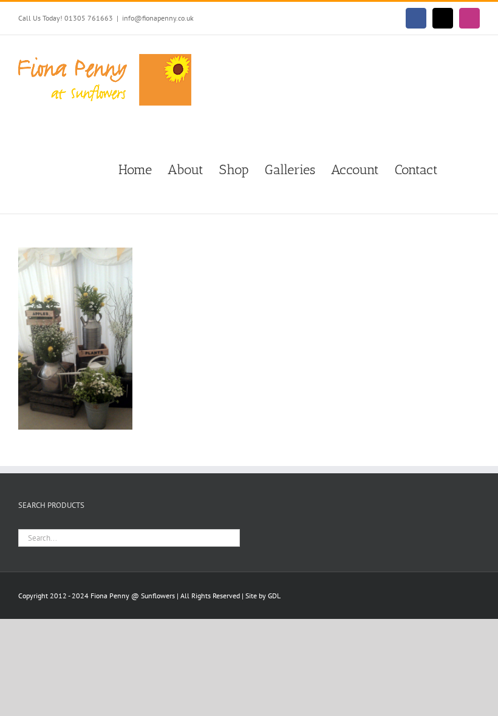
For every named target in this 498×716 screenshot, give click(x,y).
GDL (274, 595)
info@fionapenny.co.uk (158, 17)
